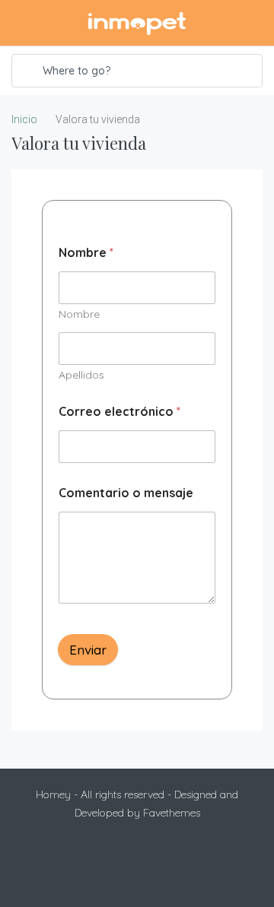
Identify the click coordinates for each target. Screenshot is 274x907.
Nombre (79, 314)
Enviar (88, 650)
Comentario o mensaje (126, 493)
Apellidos (81, 375)
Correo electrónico (119, 411)
